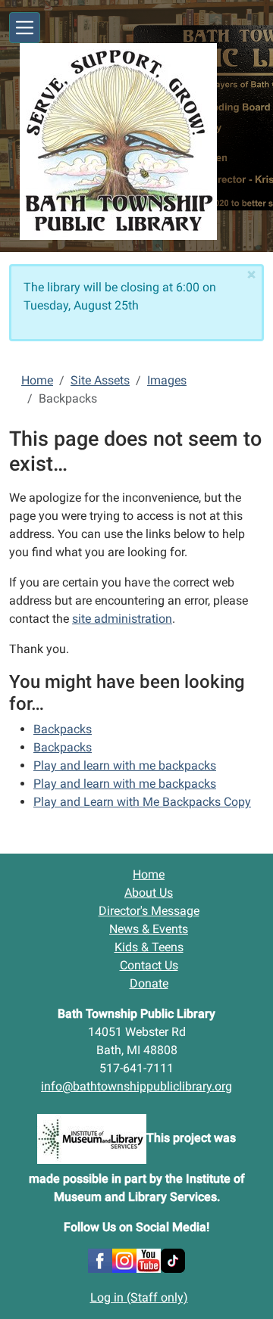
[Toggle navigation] (24, 27)
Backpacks (62, 729)
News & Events (148, 929)
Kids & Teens (149, 947)
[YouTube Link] (148, 1259)
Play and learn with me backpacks (124, 765)
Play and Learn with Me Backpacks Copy (142, 802)
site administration (122, 618)
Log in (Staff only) (139, 1297)
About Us (148, 892)
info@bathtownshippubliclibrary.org (136, 1086)
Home (37, 380)
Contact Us (149, 965)
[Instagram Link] (124, 1259)
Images (167, 380)
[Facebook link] (100, 1259)
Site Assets (100, 380)
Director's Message (149, 911)
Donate (149, 983)
